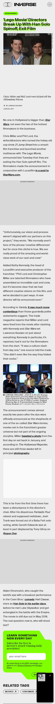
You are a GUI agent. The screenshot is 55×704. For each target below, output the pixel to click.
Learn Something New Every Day (22, 636)
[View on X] (27, 478)
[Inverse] (25, 4)
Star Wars (28, 691)
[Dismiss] (50, 675)
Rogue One (9, 533)
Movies (9, 691)
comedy (30, 599)
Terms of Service (24, 665)
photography (21, 453)
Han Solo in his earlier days (29, 603)
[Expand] (40, 675)
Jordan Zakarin (15, 106)
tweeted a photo (31, 436)
